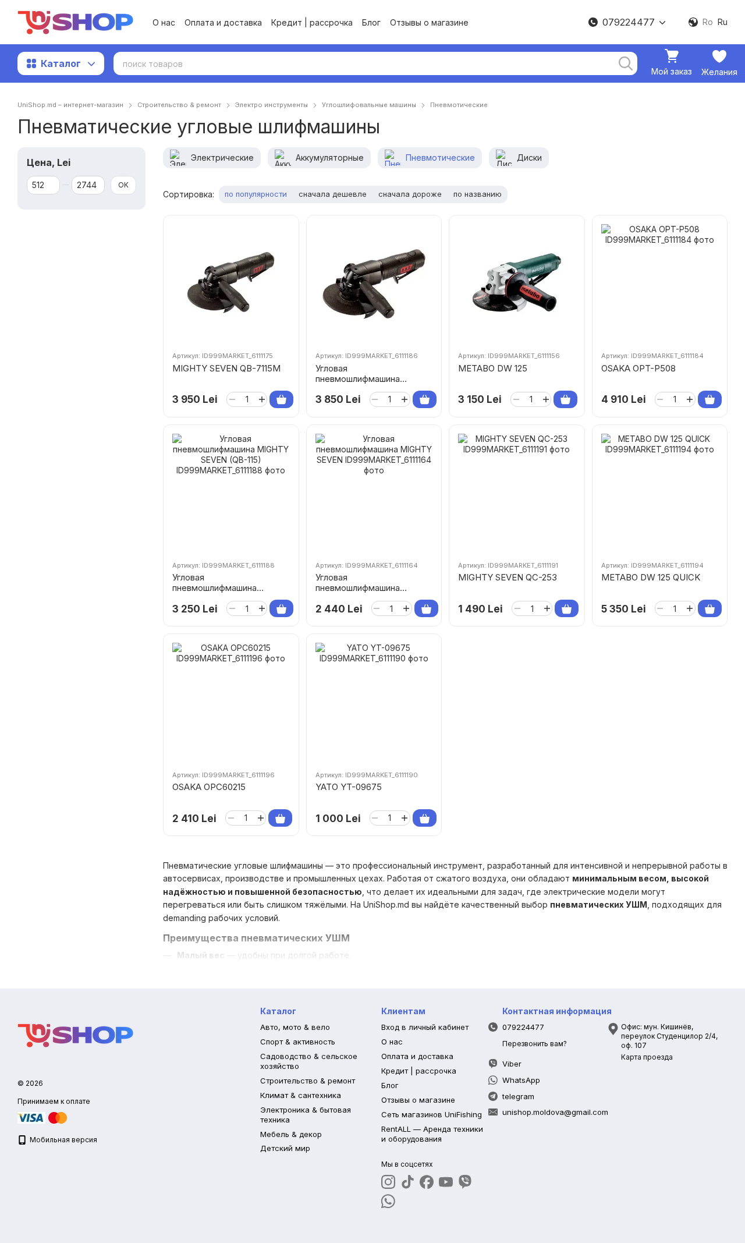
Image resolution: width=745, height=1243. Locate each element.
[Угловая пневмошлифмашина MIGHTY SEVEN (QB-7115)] (374, 283)
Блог (371, 22)
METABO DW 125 (492, 368)
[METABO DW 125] (517, 283)
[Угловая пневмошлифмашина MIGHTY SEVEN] (374, 492)
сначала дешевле (333, 194)
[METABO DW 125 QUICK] (660, 492)
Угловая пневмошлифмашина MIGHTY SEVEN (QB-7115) (369, 379)
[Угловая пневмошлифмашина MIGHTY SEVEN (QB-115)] (231, 492)
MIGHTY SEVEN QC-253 (507, 577)
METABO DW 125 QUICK (650, 577)
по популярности (256, 194)
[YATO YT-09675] (374, 701)
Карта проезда (647, 1057)
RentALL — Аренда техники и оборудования (432, 1133)
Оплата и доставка (223, 22)
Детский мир (285, 1148)
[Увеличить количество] (262, 399)
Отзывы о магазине (429, 22)
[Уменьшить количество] (232, 399)
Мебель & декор (291, 1134)
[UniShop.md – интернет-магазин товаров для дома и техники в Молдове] (75, 1034)
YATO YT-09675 (348, 786)
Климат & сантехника (300, 1095)
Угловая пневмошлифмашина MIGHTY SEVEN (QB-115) (223, 588)
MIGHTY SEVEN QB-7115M (226, 368)
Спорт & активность (297, 1041)
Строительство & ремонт (307, 1080)
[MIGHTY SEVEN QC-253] (517, 492)
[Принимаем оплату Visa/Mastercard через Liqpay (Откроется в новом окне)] (43, 1117)
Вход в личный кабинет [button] (425, 1027)
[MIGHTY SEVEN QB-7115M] (231, 283)
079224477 (628, 22)
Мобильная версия (62, 1139)
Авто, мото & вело (295, 1027)
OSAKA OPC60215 (209, 786)
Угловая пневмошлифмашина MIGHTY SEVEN (357, 588)
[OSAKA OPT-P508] (660, 283)
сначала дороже (410, 194)
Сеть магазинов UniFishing (431, 1114)
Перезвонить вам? (534, 1043)
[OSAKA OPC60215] (231, 701)
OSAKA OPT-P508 (638, 368)
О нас (163, 22)
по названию (477, 194)
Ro (708, 22)
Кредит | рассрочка (312, 22)
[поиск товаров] (625, 63)
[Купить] (281, 399)
